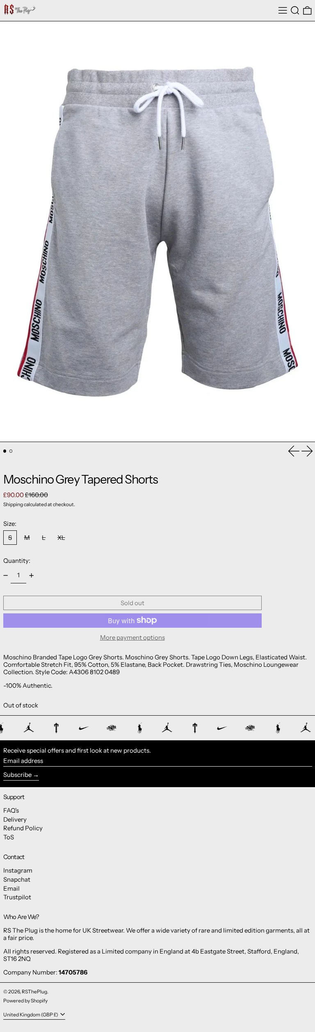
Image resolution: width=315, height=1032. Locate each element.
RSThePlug (34, 991)
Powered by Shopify (25, 1000)
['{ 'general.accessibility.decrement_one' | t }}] (5, 575)
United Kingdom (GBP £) (31, 1014)
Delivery (15, 819)
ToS (8, 837)
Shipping (13, 504)
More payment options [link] (132, 637)
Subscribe (17, 775)
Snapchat (16, 879)
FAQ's (11, 810)
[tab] (5, 451)
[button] (295, 10)
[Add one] (31, 575)
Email (11, 888)
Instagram (17, 870)
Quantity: (16, 560)
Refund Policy (23, 828)
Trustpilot (17, 897)
